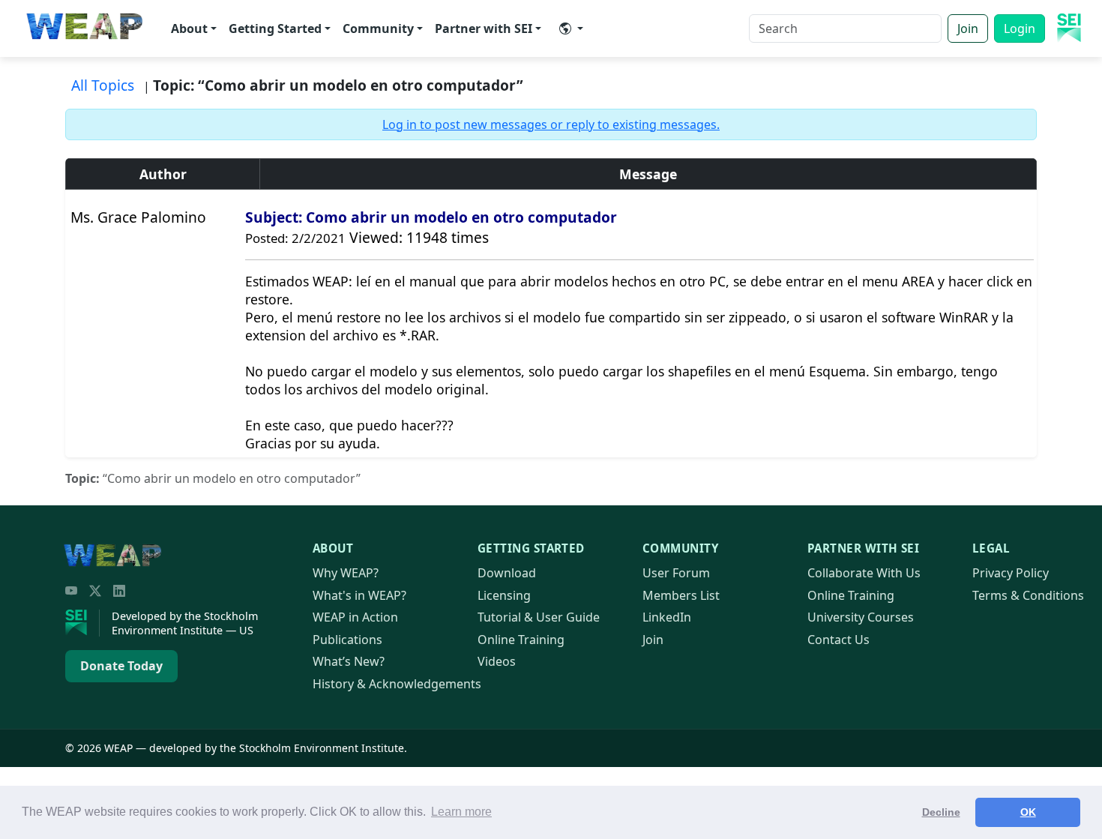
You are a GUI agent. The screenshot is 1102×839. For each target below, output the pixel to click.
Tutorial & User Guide (539, 617)
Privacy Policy (1010, 573)
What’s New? (349, 661)
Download (507, 573)
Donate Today (121, 666)
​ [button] (571, 28)
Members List (681, 595)
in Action (355, 617)
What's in (359, 595)
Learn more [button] (461, 811)
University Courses (860, 617)
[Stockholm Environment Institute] (82, 623)
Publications (347, 639)
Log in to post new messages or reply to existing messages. (551, 124)
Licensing (504, 595)
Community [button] (378, 28)
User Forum (676, 573)
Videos (497, 661)
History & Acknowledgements (397, 684)
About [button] (189, 28)
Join (967, 28)
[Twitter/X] (95, 591)
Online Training (521, 639)
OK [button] (1028, 812)
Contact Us (838, 639)
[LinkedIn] (119, 591)
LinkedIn (666, 617)
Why (346, 573)
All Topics (102, 85)
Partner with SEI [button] (483, 28)
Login (1019, 28)
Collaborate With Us (864, 573)
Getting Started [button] (275, 28)
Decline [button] (941, 812)
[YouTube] (71, 591)
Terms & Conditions (1028, 595)
